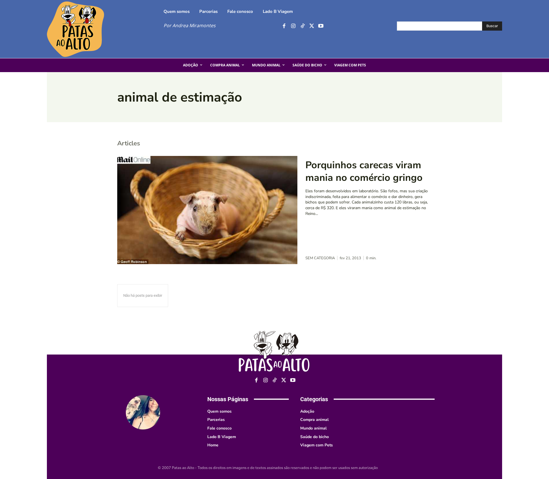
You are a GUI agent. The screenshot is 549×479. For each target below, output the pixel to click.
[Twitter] (311, 26)
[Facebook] (284, 26)
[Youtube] (321, 26)
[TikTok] (302, 26)
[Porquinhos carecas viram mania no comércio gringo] (207, 210)
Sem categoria (320, 258)
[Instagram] (293, 26)
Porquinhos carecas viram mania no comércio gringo (364, 171)
